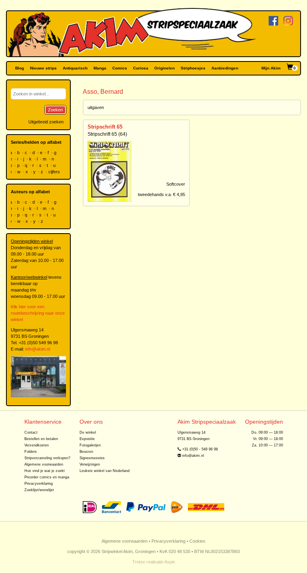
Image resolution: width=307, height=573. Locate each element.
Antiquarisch (75, 68)
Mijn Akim (271, 68)
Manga (100, 68)
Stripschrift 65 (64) (107, 134)
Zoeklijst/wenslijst (39, 490)
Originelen (164, 68)
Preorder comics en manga (46, 477)
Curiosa (140, 68)
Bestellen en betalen (41, 439)
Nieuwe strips (43, 68)
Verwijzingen (90, 464)
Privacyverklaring (38, 484)
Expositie (87, 439)
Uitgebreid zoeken (46, 121)
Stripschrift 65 (105, 127)
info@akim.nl (37, 349)
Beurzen (86, 452)
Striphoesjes (193, 68)
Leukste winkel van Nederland (105, 471)
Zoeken (55, 109)
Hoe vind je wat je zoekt (44, 471)
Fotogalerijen (90, 445)
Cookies (197, 541)
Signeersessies (92, 458)
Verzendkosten (36, 445)
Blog (19, 68)
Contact (31, 432)
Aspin (169, 561)
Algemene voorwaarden (43, 464)
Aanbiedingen (224, 68)
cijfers (55, 171)
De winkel (88, 432)
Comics (119, 68)
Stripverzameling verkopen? (47, 458)
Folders (30, 452)
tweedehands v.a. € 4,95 (161, 194)
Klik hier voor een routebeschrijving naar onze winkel (38, 313)
